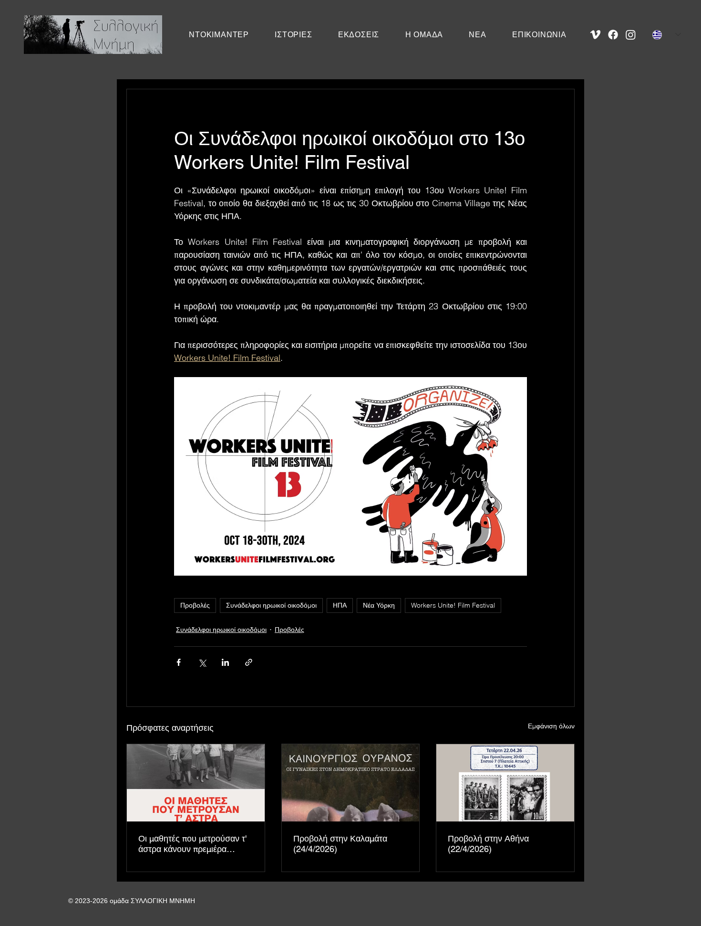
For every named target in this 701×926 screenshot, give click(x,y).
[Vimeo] (595, 34)
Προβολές (195, 605)
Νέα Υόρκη (379, 605)
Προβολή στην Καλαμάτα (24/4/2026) (340, 843)
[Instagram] (630, 34)
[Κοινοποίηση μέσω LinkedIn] (225, 662)
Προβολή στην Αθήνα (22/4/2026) (488, 843)
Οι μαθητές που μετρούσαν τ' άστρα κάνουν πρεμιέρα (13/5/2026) (192, 843)
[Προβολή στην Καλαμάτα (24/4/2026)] (351, 782)
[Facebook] (613, 34)
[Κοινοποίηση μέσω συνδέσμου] (248, 662)
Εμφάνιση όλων (551, 726)
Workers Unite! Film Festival (453, 605)
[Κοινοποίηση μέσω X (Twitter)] (201, 662)
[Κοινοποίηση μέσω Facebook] (178, 662)
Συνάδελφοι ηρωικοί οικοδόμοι (271, 605)
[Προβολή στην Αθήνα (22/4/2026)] (505, 782)
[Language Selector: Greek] (667, 34)
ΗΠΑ (340, 605)
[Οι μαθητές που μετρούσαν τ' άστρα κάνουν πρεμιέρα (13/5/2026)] (196, 782)
